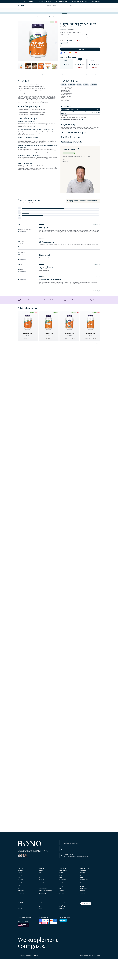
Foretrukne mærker (85, 883)
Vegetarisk (61, 890)
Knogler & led (20, 885)
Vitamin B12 (20, 875)
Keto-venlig (61, 893)
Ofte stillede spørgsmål (43, 906)
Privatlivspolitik (92, 955)
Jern (39, 875)
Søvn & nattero (42, 885)
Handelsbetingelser (84, 955)
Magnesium (38, 16)
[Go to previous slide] (95, 344)
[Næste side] (98, 291)
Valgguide (84, 10)
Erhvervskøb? (20, 908)
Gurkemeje (82, 872)
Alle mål (20, 883)
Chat (65, 159)
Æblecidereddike (83, 874)
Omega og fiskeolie (63, 870)
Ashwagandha (83, 870)
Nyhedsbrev (41, 908)
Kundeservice (97, 10)
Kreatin (60, 877)
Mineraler (31, 16)
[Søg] (71, 5)
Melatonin (61, 875)
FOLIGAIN (82, 886)
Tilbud (51, 10)
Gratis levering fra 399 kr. (62, 1)
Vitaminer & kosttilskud (27, 10)
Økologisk (61, 886)
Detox (19, 886)
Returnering (61, 908)
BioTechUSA (82, 890)
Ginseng (82, 875)
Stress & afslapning (43, 888)
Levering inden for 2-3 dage (45, 1)
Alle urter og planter (84, 879)
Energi (19, 888)
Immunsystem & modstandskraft (45, 890)
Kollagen (61, 872)
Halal (60, 888)
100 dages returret (96, 1)
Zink (39, 874)
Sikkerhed (98, 955)
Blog (19, 906)
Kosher (60, 891)
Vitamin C (20, 874)
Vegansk (61, 885)
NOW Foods (67, 90)
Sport (37, 10)
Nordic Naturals (83, 888)
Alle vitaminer (20, 879)
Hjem (19, 10)
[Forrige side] (94, 291)
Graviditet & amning (43, 891)
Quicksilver (82, 891)
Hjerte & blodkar (21, 891)
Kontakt (90, 10)
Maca (81, 877)
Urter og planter (84, 868)
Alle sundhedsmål (43, 883)
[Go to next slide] (99, 344)
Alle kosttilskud (62, 879)
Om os (19, 905)
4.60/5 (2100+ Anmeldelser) (28, 1)
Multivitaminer (20, 870)
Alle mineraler (41, 879)
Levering (61, 905)
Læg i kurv (81, 49)
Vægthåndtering (21, 890)
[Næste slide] (56, 43)
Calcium (40, 872)
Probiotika (61, 874)
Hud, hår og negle (21, 893)
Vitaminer (20, 868)
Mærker (44, 10)
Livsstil (61, 883)
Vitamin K (20, 877)
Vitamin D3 (20, 872)
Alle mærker (82, 893)
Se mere (64, 13)
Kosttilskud (24, 16)
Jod (39, 877)
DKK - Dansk (85, 903)
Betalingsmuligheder (63, 906)
